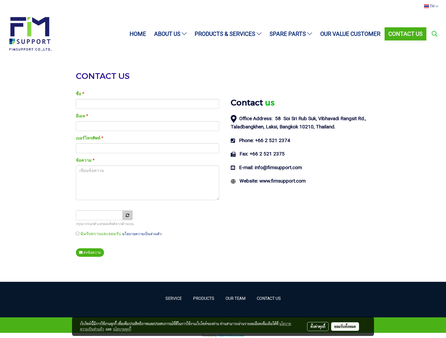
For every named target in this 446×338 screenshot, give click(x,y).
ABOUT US (168, 34)
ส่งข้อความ (92, 252)
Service (173, 298)
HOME (138, 34)
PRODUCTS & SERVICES (226, 34)
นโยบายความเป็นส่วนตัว (142, 234)
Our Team (235, 298)
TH (432, 6)
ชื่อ (80, 93)
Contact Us (269, 298)
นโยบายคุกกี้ (122, 329)
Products (203, 298)
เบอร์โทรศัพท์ (89, 138)
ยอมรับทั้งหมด (345, 326)
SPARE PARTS (288, 34)
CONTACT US (405, 34)
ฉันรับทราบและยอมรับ (120, 233)
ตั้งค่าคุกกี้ (317, 326)
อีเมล (82, 115)
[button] (434, 34)
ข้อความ (85, 160)
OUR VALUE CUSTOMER (350, 34)
